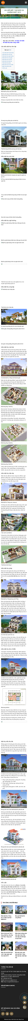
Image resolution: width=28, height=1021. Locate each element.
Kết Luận (4, 68)
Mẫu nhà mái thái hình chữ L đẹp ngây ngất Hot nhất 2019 (7, 954)
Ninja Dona (21, 1019)
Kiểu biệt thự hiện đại (7, 61)
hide (10, 49)
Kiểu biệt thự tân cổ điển (7, 64)
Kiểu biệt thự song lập (7, 57)
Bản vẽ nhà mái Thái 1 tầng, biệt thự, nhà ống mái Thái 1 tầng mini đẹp (7, 936)
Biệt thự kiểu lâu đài (6, 66)
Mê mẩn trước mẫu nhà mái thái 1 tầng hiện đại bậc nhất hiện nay (21, 955)
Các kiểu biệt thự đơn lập (8, 52)
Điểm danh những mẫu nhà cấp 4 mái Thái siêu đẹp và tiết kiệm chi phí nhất (21, 936)
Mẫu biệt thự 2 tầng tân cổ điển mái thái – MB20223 (6, 917)
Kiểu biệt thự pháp (6, 62)
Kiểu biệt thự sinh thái (7, 54)
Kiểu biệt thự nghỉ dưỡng (7, 56)
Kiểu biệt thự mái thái (7, 59)
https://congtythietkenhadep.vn (11, 981)
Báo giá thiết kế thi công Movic (20, 916)
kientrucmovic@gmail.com (10, 980)
